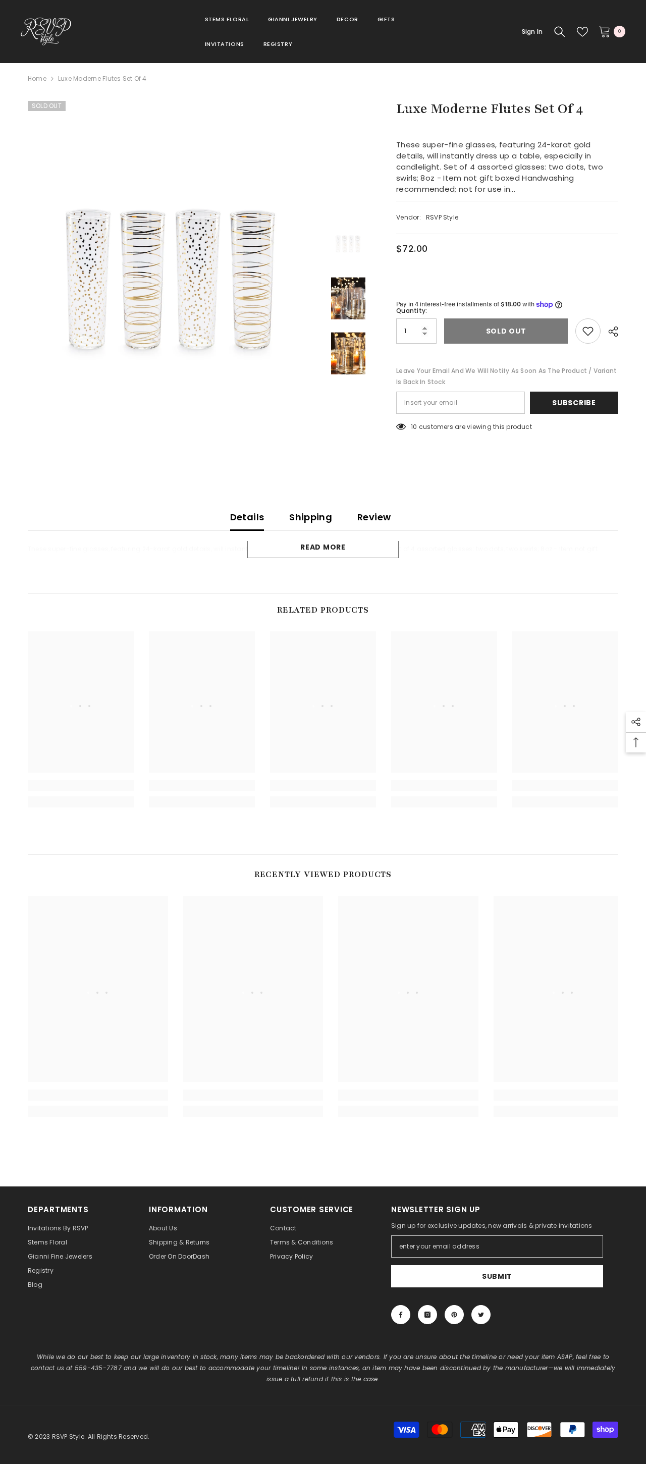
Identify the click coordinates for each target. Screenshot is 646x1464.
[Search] (559, 31)
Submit (497, 1276)
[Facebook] (400, 1314)
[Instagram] (427, 1314)
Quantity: (411, 310)
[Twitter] (481, 1314)
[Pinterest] (454, 1314)
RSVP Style (442, 217)
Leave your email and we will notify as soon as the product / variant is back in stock (506, 376)
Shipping (310, 517)
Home (37, 78)
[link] (81, 785)
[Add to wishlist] (588, 331)
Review (374, 517)
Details (247, 517)
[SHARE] (609, 331)
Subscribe (574, 403)
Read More (322, 547)
